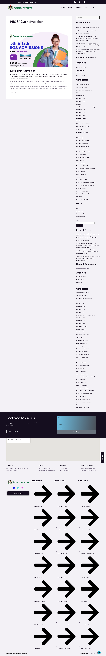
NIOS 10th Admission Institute (19, 76)
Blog (86, 7)
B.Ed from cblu (80, 95)
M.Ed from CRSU (81, 163)
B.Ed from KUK (80, 112)
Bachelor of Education (82, 126)
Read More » (14, 92)
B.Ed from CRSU (81, 101)
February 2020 (80, 75)
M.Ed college (80, 160)
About (70, 7)
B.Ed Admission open (82, 93)
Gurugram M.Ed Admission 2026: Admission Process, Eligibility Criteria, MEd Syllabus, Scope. (87, 38)
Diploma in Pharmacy (82, 143)
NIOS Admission (33, 76)
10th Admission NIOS (16, 74)
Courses (78, 7)
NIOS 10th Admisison (41, 74)
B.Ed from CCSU (81, 98)
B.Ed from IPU (80, 109)
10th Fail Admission (29, 74)
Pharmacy (79, 196)
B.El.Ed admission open (83, 123)
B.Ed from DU (80, 104)
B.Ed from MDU (81, 115)
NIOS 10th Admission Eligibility (58, 74)
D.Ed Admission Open (82, 135)
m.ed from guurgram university (85, 168)
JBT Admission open (82, 149)
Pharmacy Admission (82, 199)
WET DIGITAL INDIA (93, 653)
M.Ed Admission (81, 154)
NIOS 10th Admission (22, 70)
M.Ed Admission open (82, 157)
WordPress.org (80, 216)
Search (78, 220)
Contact (94, 7)
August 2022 (80, 70)
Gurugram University (82, 146)
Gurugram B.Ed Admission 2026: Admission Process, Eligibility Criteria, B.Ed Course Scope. (87, 45)
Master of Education (82, 177)
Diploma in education (82, 140)
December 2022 (81, 67)
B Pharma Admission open (84, 90)
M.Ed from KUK (81, 171)
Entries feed (79, 211)
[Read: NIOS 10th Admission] (39, 49)
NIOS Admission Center (46, 76)
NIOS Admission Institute (83, 194)
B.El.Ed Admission (81, 121)
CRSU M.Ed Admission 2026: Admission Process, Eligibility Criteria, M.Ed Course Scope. (88, 51)
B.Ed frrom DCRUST (82, 118)
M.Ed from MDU (81, 174)
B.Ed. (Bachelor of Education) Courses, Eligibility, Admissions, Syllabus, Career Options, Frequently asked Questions (88, 29)
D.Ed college (80, 137)
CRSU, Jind (79, 129)
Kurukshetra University (83, 152)
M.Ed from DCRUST (82, 166)
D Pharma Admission (82, 132)
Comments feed (81, 214)
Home (63, 7)
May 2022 (79, 73)
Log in (78, 208)
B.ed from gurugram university (85, 107)
